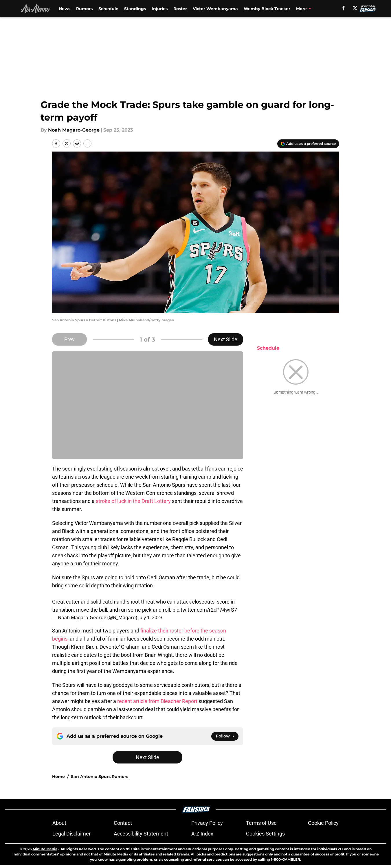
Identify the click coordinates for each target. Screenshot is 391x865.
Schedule (108, 8)
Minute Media (45, 849)
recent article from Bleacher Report (157, 701)
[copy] (87, 143)
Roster (180, 8)
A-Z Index (202, 834)
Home (58, 776)
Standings (135, 8)
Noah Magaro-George (74, 130)
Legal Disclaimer (71, 834)
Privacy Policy (207, 823)
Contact (123, 823)
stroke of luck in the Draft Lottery (133, 501)
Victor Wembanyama (215, 8)
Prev (69, 339)
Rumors (84, 8)
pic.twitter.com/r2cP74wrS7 (204, 610)
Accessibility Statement (141, 834)
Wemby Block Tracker (267, 8)
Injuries (160, 8)
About (59, 823)
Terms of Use (261, 823)
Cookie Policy (323, 823)
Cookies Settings (265, 834)
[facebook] (343, 8)
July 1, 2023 (150, 617)
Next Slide (225, 339)
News (64, 8)
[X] (355, 8)
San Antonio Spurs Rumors (99, 776)
